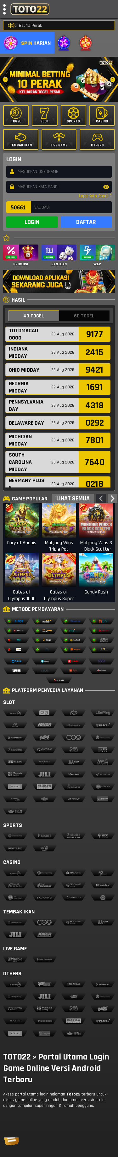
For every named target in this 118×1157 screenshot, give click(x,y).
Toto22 (73, 1094)
